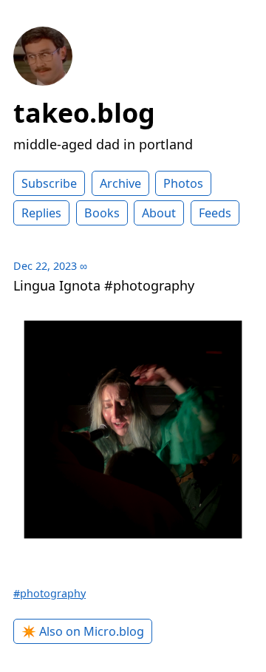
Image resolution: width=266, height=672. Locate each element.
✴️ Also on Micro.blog (82, 631)
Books (102, 213)
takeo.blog (84, 113)
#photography (49, 593)
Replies (41, 213)
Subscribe (49, 183)
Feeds (215, 213)
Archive (120, 183)
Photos (183, 183)
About (159, 213)
